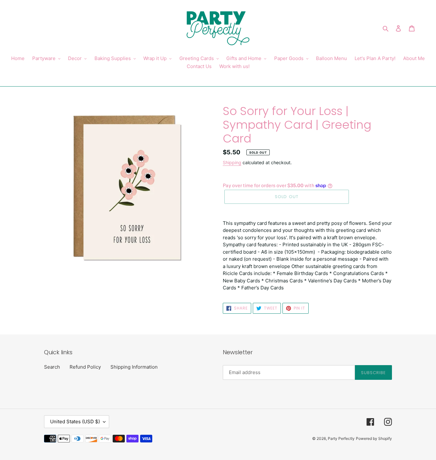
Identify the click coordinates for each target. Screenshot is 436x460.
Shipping (232, 162)
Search (52, 367)
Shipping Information (134, 367)
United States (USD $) (75, 421)
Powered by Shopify (374, 438)
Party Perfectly (341, 438)
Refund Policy (85, 367)
